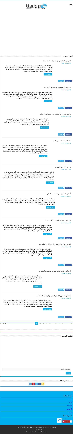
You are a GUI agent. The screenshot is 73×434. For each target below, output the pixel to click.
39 (43, 323)
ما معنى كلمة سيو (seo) (62, 140)
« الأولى (70, 323)
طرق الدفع (69, 405)
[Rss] (42, 384)
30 (56, 323)
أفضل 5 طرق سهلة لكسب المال (59, 194)
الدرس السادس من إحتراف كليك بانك (57, 61)
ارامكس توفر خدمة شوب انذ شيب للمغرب (55, 271)
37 (50, 323)
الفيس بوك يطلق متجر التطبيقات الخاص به (55, 244)
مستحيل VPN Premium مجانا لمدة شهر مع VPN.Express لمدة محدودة (13, 45)
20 (59, 323)
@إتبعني (69, 409)
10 (62, 323)
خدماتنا (70, 399)
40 (40, 323)
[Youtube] (33, 384)
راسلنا (70, 402)
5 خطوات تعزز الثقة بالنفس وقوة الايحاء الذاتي (53, 296)
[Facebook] (39, 384)
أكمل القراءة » (48, 74)
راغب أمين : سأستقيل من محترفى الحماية (55, 114)
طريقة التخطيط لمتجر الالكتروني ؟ (58, 220)
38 (46, 323)
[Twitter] (36, 384)
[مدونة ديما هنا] (36, 5)
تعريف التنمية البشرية (63, 167)
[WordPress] (30, 384)
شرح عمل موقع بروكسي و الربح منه (57, 87)
